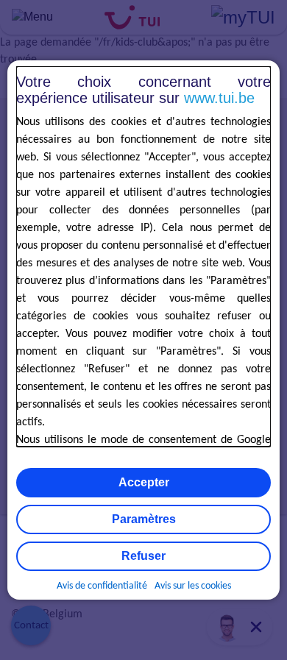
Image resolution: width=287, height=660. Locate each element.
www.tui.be (219, 98)
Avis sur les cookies (193, 586)
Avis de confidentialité (102, 586)
